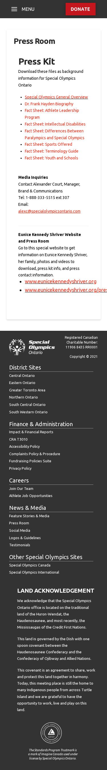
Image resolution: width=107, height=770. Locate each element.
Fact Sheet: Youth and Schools (51, 158)
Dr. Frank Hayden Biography (49, 104)
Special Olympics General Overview (56, 97)
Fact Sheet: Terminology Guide (51, 151)
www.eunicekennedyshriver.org (60, 281)
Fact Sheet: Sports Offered (48, 144)
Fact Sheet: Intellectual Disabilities (55, 124)
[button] (23, 9)
